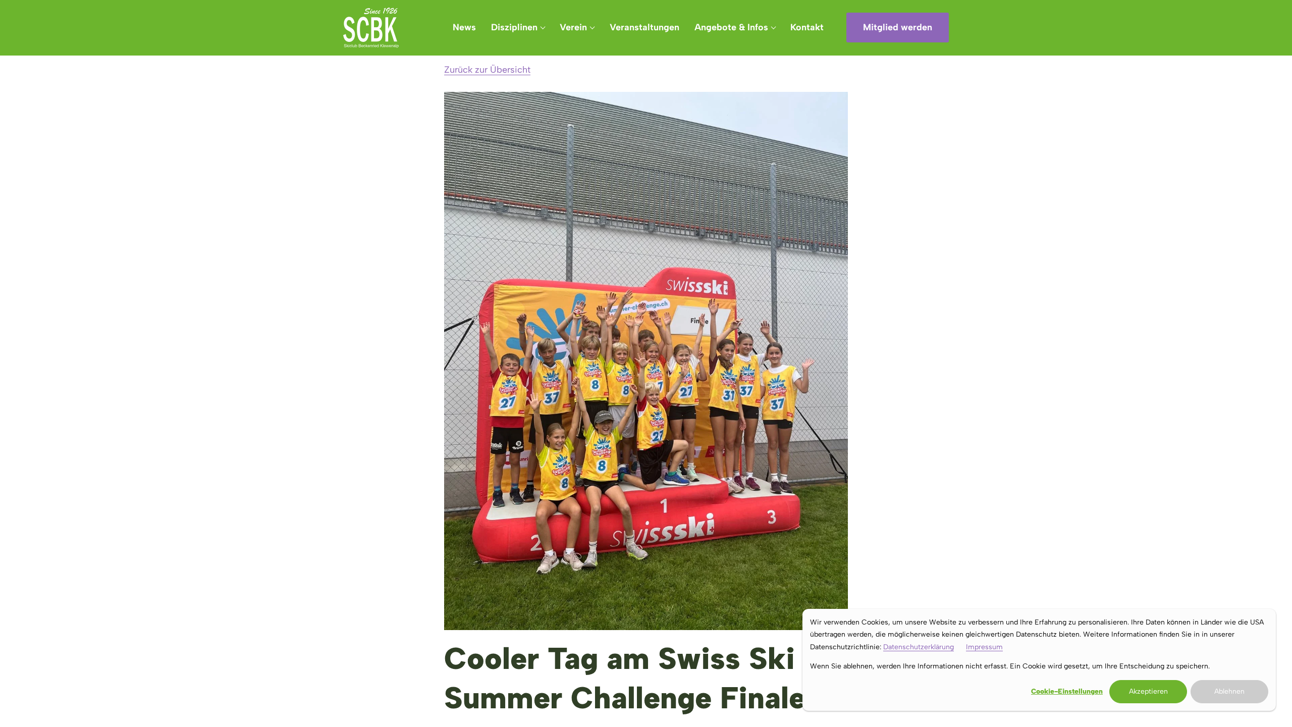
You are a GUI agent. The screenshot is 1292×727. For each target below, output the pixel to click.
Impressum (984, 647)
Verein (573, 27)
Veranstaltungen (644, 27)
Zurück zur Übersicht (487, 69)
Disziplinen (514, 27)
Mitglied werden (897, 27)
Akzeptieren (1148, 691)
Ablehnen (1229, 691)
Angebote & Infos (731, 27)
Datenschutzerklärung (918, 647)
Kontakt (807, 27)
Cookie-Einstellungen (1067, 691)
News (464, 27)
